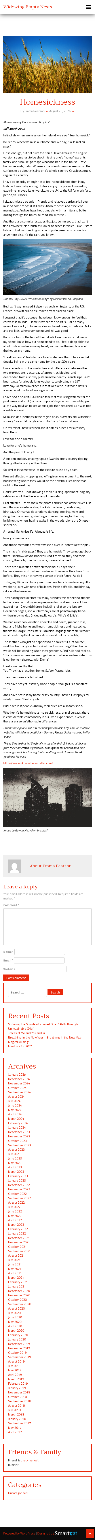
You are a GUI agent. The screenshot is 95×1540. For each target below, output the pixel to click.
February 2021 (18, 1282)
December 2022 (19, 1184)
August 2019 (16, 1361)
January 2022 (17, 1233)
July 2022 (14, 1206)
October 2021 (17, 1246)
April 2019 (15, 1374)
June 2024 (15, 1105)
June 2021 (15, 1264)
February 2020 (18, 1335)
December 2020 (19, 1290)
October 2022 (17, 1193)
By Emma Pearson (33, 111)
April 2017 (15, 1432)
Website (9, 969)
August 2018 (16, 1405)
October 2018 (17, 1396)
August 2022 (16, 1202)
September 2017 (19, 1423)
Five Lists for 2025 (20, 1046)
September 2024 (19, 1092)
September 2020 (19, 1304)
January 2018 (17, 1418)
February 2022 (18, 1229)
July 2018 (14, 1410)
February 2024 (18, 1123)
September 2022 (19, 1198)
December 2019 (19, 1343)
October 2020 (17, 1299)
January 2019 (17, 1387)
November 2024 (19, 1083)
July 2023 (14, 1154)
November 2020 (19, 1295)
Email (8, 960)
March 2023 (16, 1171)
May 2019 (14, 1370)
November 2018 (19, 1392)
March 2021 (16, 1277)
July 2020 (14, 1312)
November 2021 (19, 1242)
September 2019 (19, 1357)
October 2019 (17, 1352)
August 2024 (16, 1096)
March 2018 (16, 1414)
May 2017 (14, 1427)
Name (8, 952)
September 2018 (19, 1401)
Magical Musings (19, 1041)
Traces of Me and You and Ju (26, 1033)
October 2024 (17, 1087)
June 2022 (15, 1211)
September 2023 (19, 1145)
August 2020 (16, 1308)
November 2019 (19, 1348)
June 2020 (15, 1317)
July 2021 (14, 1259)
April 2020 (15, 1326)
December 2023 (19, 1131)
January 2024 (17, 1127)
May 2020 (14, 1321)
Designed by (46, 1533)
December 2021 (19, 1237)
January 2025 (17, 1074)
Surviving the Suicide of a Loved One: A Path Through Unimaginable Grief (43, 1026)
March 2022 (16, 1224)
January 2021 (17, 1286)
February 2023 (18, 1176)
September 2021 (19, 1251)
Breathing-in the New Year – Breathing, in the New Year (45, 1037)
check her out (29, 1460)
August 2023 (16, 1149)
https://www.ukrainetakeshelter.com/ (28, 763)
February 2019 (18, 1383)
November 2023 (19, 1136)
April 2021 (15, 1273)
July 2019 (14, 1365)
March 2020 (16, 1330)
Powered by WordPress (19, 1533)
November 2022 (19, 1189)
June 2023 (15, 1158)
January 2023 (17, 1180)
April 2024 (15, 1114)
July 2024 (14, 1101)
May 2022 (14, 1215)
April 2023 (15, 1167)
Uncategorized (18, 1493)
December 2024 (19, 1078)
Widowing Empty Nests (27, 7)
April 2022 (15, 1220)
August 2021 (16, 1255)
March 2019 (16, 1379)
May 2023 (14, 1162)
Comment (11, 905)
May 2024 (14, 1109)
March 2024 (16, 1118)
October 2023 (17, 1140)
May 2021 (14, 1268)
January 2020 (17, 1339)
